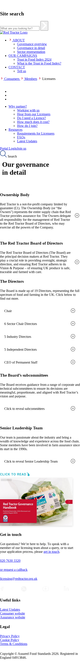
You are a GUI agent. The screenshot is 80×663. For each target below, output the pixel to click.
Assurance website (12, 617)
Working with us (28, 110)
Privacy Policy (10, 636)
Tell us (21, 71)
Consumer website (12, 613)
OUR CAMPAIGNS (23, 55)
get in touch (51, 551)
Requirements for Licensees (35, 133)
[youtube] (46, 589)
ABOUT (19, 40)
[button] (40, 215)
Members (31, 79)
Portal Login (8, 148)
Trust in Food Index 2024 (34, 59)
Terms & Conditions (13, 644)
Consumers (11, 79)
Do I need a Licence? (31, 118)
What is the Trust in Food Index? (39, 63)
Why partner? (18, 106)
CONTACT (17, 67)
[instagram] (23, 588)
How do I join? (27, 126)
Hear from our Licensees (33, 114)
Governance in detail (31, 48)
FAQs (21, 137)
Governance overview (32, 44)
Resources (15, 129)
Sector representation (31, 52)
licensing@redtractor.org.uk (18, 578)
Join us (21, 148)
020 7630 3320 (10, 560)
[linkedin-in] (66, 588)
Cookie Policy (9, 640)
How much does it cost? (33, 122)
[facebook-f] (2, 589)
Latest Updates (27, 141)
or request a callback (14, 569)
